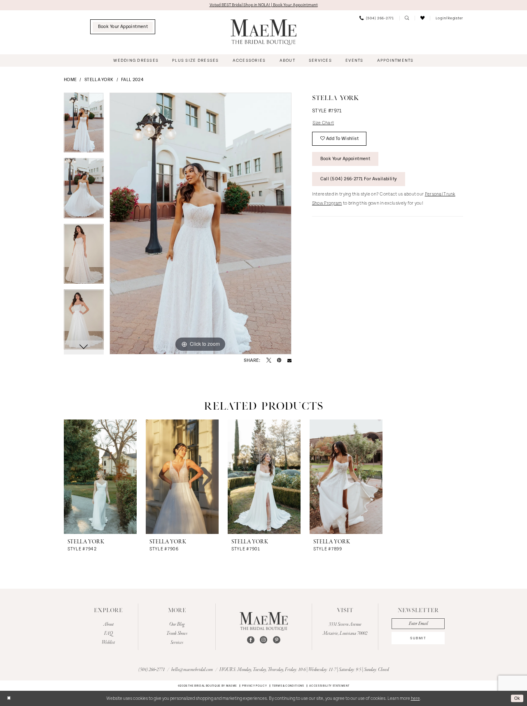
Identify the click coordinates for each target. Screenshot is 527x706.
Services (176, 642)
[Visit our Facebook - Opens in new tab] (250, 640)
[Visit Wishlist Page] (422, 18)
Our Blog (176, 624)
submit (418, 638)
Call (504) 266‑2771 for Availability (358, 179)
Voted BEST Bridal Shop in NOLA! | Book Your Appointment (264, 4)
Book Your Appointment (345, 158)
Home (70, 79)
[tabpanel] (84, 125)
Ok (517, 698)
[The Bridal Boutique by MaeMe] (264, 621)
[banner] (263, 32)
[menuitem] (123, 27)
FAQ (108, 633)
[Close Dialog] (9, 698)
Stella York (98, 79)
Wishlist (108, 642)
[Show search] (407, 18)
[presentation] (100, 476)
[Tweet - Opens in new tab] (268, 360)
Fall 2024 (132, 79)
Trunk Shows (176, 633)
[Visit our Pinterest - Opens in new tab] (276, 640)
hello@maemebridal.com (192, 669)
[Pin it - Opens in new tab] (279, 360)
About (108, 624)
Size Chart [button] (323, 123)
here (415, 698)
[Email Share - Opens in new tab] (289, 360)
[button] (449, 18)
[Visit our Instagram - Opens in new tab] (263, 640)
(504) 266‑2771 (152, 669)
